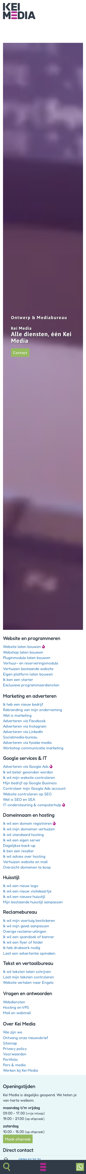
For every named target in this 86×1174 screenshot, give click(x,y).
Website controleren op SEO (27, 794)
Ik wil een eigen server (22, 840)
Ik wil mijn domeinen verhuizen (29, 829)
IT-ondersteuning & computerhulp (32, 804)
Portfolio (10, 1059)
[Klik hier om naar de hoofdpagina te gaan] (19, 10)
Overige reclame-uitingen (24, 931)
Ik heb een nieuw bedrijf (23, 704)
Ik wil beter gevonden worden (28, 772)
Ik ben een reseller (18, 850)
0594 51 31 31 (29, 1159)
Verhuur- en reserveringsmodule (30, 663)
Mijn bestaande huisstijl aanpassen (33, 902)
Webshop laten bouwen (23, 652)
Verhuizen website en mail (25, 861)
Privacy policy (15, 1048)
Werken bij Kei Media (20, 1070)
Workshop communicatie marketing (33, 747)
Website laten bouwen (22, 646)
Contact (20, 352)
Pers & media (14, 1064)
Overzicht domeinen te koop (27, 867)
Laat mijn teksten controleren (28, 977)
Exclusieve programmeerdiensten (31, 685)
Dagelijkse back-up (19, 845)
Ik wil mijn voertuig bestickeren (29, 920)
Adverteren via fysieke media (27, 742)
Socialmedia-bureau (20, 737)
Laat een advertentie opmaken (29, 953)
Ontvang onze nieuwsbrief (25, 1037)
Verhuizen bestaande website (28, 668)
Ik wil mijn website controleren (29, 777)
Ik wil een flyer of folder (23, 942)
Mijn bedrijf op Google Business (30, 782)
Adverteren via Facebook (24, 720)
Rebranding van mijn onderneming (32, 709)
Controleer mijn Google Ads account (34, 788)
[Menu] (43, 1167)
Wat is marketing (17, 715)
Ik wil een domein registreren (27, 823)
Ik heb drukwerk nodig (21, 947)
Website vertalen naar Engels (28, 982)
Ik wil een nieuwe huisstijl (24, 896)
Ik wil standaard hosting (23, 834)
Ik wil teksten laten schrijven (27, 971)
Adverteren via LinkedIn (23, 731)
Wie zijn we (12, 1032)
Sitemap (10, 1043)
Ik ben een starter (18, 679)
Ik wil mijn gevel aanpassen (26, 925)
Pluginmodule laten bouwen (26, 657)
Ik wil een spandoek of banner (28, 936)
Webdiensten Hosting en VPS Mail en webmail (17, 1007)
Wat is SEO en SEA (19, 799)
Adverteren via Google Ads (26, 766)
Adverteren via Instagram (24, 726)
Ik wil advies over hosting (24, 856)
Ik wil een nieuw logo (20, 885)
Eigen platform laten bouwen (28, 674)
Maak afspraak (18, 1139)
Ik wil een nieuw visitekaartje (27, 891)
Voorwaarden (14, 1054)
